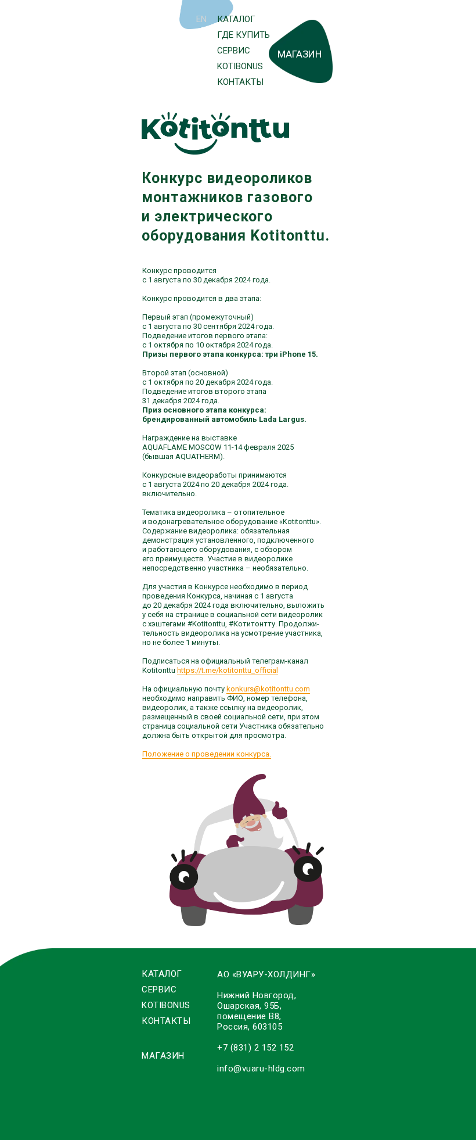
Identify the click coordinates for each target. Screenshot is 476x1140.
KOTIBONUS (240, 66)
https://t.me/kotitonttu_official (227, 670)
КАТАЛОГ (236, 19)
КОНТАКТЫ (240, 82)
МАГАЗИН (299, 54)
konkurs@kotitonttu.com (268, 688)
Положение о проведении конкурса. (206, 754)
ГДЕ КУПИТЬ (243, 35)
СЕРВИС (233, 50)
